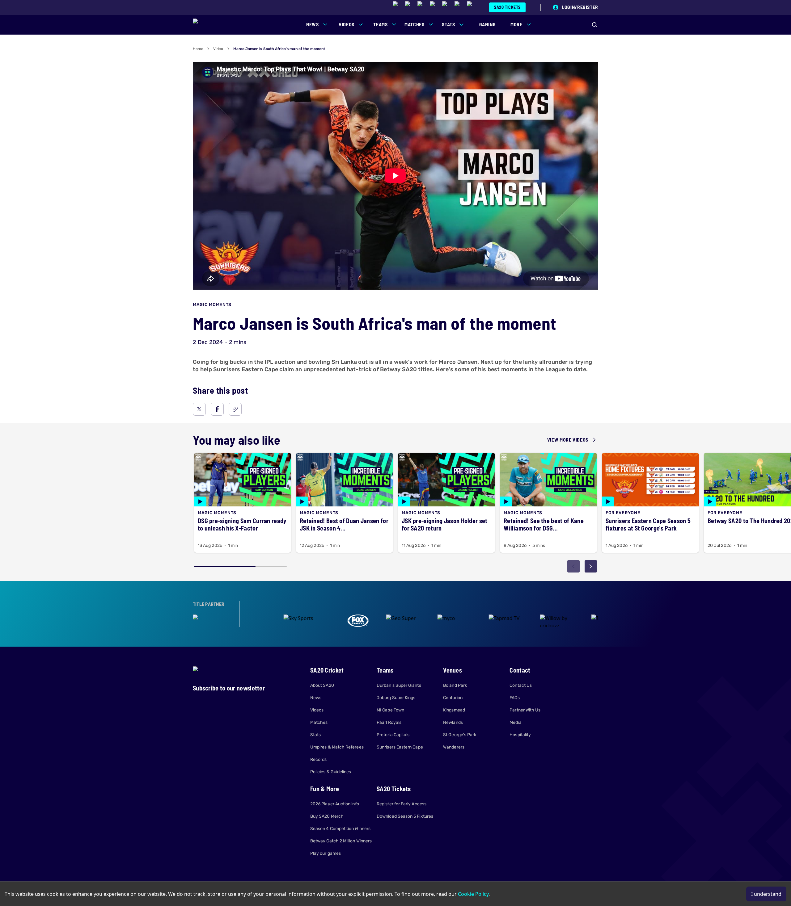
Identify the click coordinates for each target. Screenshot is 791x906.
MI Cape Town (390, 710)
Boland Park (455, 685)
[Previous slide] (573, 566)
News (315, 697)
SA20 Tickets (507, 7)
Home (198, 49)
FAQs (514, 697)
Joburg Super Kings (396, 697)
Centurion (453, 697)
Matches (319, 722)
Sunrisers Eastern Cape (400, 747)
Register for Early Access (401, 804)
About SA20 (322, 685)
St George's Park (459, 734)
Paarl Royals (389, 722)
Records (318, 759)
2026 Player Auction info (334, 804)
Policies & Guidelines (330, 771)
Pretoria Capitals (393, 734)
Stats (315, 734)
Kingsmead (454, 710)
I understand (766, 894)
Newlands (453, 722)
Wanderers (453, 747)
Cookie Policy (473, 894)
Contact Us (521, 685)
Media (515, 722)
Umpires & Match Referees (337, 747)
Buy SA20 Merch (327, 816)
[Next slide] (591, 566)
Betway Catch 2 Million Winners (341, 841)
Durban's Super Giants (399, 685)
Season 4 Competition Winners (340, 828)
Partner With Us (525, 710)
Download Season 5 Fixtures (405, 816)
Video (218, 49)
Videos (317, 710)
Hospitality (520, 734)
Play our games (325, 853)
